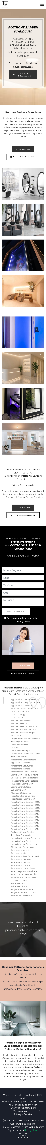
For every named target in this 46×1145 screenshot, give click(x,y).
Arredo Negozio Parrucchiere (24, 871)
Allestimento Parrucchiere (22, 847)
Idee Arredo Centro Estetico (23, 784)
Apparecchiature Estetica (22, 705)
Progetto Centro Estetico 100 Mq (25, 802)
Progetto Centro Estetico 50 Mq (25, 817)
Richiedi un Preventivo (24, 157)
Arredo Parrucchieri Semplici (24, 874)
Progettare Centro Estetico (23, 796)
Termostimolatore (19, 756)
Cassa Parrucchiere (19, 744)
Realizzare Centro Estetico (22, 832)
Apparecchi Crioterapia (21, 762)
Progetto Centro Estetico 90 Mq (25, 829)
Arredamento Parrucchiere (23, 868)
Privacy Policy (23, 621)
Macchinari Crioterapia (21, 793)
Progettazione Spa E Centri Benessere (27, 738)
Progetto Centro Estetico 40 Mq (25, 814)
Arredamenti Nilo (18, 853)
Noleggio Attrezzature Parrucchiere (26, 838)
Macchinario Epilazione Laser (24, 729)
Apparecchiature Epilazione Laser (26, 702)
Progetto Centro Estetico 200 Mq (25, 811)
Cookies (28, 1114)
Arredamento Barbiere (21, 859)
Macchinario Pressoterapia (23, 732)
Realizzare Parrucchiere (21, 895)
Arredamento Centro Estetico (24, 771)
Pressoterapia (17, 735)
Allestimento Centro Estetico (23, 759)
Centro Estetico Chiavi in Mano (24, 774)
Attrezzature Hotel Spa (21, 711)
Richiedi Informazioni (24, 74)
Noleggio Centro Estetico (22, 841)
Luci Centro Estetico (20, 790)
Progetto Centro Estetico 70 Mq (25, 823)
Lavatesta (15, 747)
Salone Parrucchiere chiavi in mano (26, 753)
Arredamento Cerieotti (21, 865)
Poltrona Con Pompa (20, 750)
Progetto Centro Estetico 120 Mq (25, 805)
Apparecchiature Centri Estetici (25, 699)
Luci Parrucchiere (19, 880)
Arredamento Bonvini (20, 862)
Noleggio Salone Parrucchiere (24, 844)
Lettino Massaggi (18, 714)
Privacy (18, 1114)
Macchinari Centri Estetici (22, 720)
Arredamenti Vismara (20, 768)
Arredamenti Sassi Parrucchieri (25, 856)
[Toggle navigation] (42, 4)
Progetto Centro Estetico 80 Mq (25, 826)
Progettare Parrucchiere (22, 889)
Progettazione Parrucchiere (23, 892)
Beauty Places (31, 1130)
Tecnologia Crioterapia (21, 835)
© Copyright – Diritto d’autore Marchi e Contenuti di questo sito (23, 1122)
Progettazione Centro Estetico (24, 799)
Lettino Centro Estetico (21, 787)
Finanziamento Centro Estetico (24, 781)
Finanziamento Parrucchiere (23, 877)
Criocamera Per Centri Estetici (24, 777)
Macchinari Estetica (19, 723)
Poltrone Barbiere (19, 886)
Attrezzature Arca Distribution (24, 708)
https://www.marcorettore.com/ (23, 1111)
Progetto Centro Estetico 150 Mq (25, 808)
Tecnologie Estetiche (20, 741)
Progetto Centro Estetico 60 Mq (25, 820)
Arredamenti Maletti (20, 850)
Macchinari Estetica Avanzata (24, 726)
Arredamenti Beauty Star (22, 765)
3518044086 (24, 149)
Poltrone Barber (18, 883)
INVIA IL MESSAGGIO (16, 611)
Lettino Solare (17, 717)
